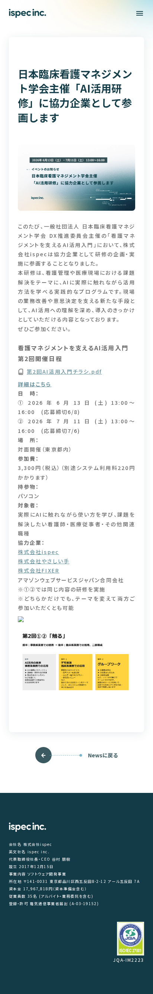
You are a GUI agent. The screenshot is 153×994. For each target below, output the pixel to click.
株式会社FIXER (38, 570)
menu (139, 13)
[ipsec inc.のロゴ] (27, 13)
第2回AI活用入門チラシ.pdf (64, 371)
